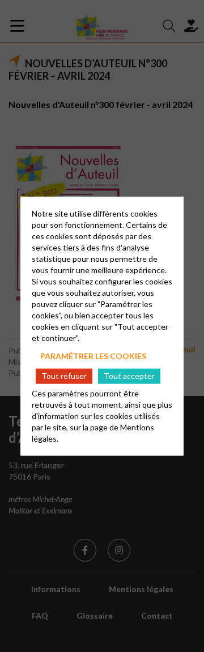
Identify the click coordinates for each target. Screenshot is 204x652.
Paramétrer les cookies (93, 355)
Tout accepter (129, 376)
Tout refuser (64, 376)
